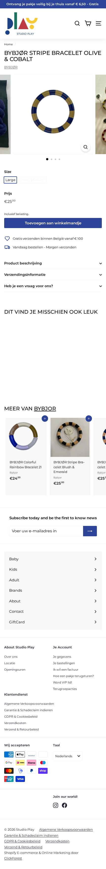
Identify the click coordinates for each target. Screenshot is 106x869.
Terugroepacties (65, 689)
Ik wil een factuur (65, 669)
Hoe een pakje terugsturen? (73, 676)
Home (8, 44)
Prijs (8, 193)
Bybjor (45, 408)
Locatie (9, 663)
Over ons (11, 656)
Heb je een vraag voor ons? (28, 286)
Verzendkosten (15, 723)
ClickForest (13, 858)
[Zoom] (85, 147)
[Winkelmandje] (88, 23)
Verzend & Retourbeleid (21, 729)
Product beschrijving (23, 263)
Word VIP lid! (62, 682)
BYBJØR (11, 67)
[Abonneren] (90, 531)
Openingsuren (14, 669)
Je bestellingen (64, 663)
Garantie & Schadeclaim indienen (28, 710)
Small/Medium (32, 180)
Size (7, 171)
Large (10, 180)
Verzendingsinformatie (25, 274)
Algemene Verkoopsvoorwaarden (29, 703)
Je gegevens (62, 656)
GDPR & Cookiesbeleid (20, 716)
